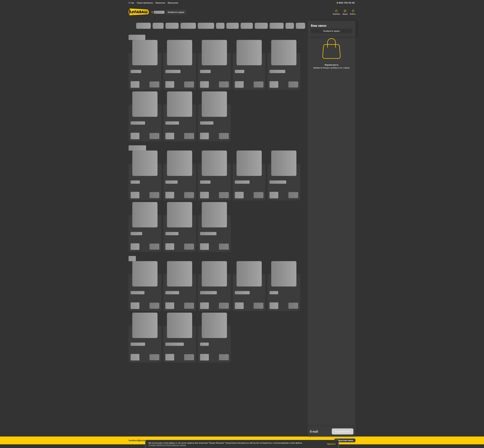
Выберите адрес (176, 12)
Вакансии (160, 3)
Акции (345, 14)
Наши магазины (145, 3)
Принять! (331, 444)
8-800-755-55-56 (346, 3)
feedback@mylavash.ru (141, 440)
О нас (131, 3)
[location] (157, 12)
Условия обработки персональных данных (167, 445)
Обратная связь (345, 440)
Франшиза (173, 3)
